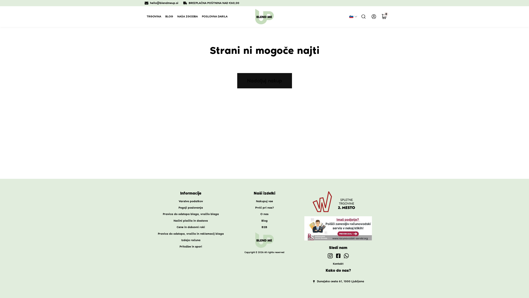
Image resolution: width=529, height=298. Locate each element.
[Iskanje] (363, 16)
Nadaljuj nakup (264, 81)
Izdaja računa (190, 240)
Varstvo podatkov (191, 201)
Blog (264, 220)
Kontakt (338, 264)
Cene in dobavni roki (191, 227)
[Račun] (374, 16)
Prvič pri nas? (264, 207)
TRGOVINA (154, 16)
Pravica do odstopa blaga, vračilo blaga (191, 214)
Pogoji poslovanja (191, 207)
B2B (264, 227)
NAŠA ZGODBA (187, 16)
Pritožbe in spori (191, 246)
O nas (264, 214)
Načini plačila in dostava (191, 220)
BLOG (169, 16)
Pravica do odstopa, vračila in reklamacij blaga (191, 234)
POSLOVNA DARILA (215, 16)
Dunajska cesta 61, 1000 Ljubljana (340, 281)
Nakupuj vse (264, 201)
